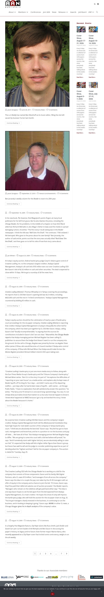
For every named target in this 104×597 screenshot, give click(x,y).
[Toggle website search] (97, 12)
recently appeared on (13, 534)
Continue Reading (14, 122)
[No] (101, 592)
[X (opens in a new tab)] (94, 4)
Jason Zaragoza (13, 110)
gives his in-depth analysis (28, 506)
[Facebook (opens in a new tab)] (98, 4)
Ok (52, 594)
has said (16, 446)
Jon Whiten (11, 256)
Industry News (40, 110)
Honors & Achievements (47, 193)
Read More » (80, 77)
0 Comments (53, 110)
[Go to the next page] (67, 554)
